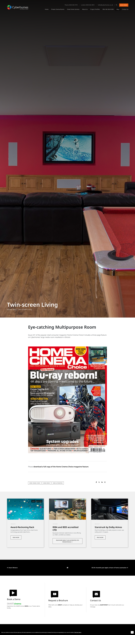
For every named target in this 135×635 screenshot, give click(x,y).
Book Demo (123, 5)
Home (46, 9)
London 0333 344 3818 (87, 5)
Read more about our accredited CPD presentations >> (67, 541)
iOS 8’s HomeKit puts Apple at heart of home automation (109, 567)
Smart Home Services (73, 9)
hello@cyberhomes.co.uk (105, 5)
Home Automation (58, 483)
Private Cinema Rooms (57, 9)
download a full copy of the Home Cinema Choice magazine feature (60, 466)
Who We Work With (108, 9)
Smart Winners (13, 567)
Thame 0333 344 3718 (71, 5)
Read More (16, 537)
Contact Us (125, 9)
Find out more (77, 632)
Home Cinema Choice (34, 483)
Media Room (46, 483)
